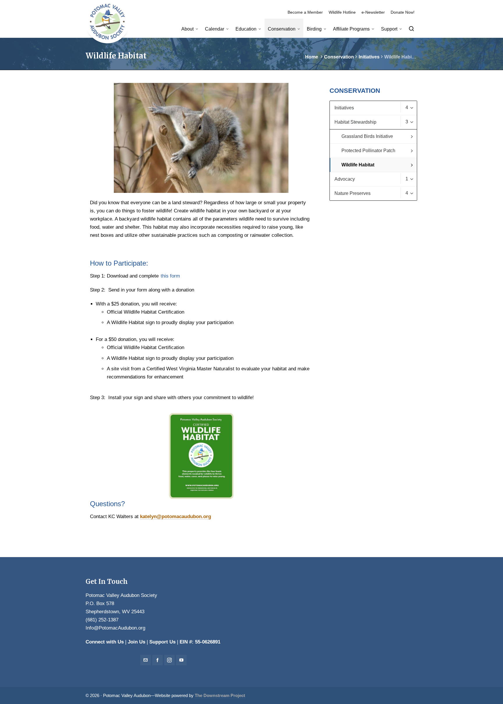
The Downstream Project (220, 695)
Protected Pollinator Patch (368, 150)
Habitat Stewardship (371, 122)
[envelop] (145, 660)
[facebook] (157, 660)
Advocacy (371, 179)
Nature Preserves (371, 193)
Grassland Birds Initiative (367, 136)
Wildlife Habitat (357, 164)
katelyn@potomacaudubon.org (175, 516)
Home (311, 57)
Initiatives (369, 57)
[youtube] (181, 660)
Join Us (136, 642)
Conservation (339, 57)
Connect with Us (105, 642)
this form (170, 276)
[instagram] (169, 660)
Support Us (162, 642)
